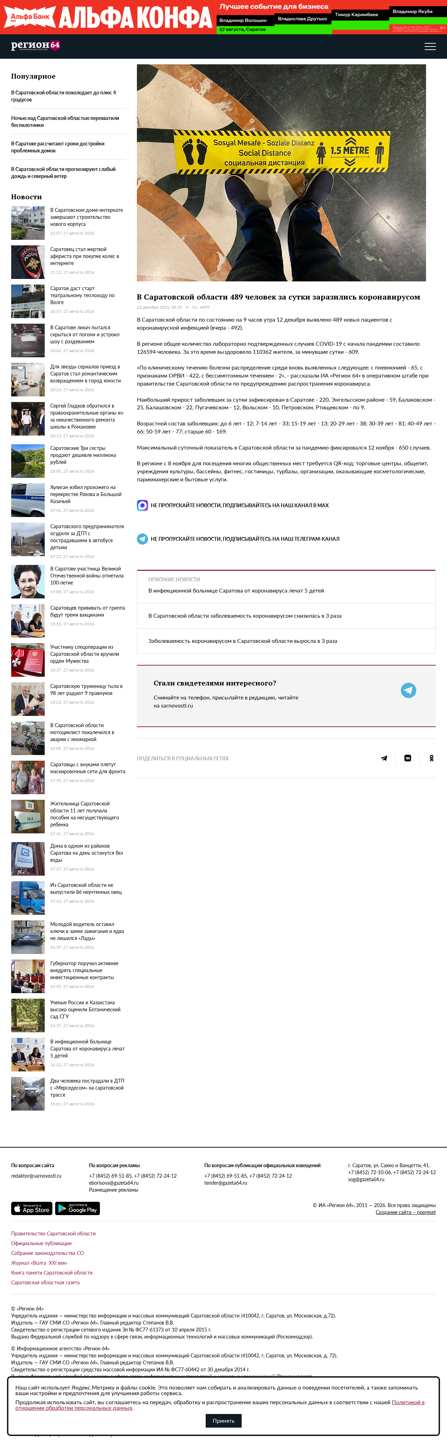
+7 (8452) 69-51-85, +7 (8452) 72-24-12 (133, 1175)
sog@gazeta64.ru (366, 1179)
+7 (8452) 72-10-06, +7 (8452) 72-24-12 (392, 1172)
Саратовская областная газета (45, 1282)
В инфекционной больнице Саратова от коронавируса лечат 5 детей (236, 590)
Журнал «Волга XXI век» (39, 1262)
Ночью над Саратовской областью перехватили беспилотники (65, 121)
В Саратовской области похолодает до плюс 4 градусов (63, 96)
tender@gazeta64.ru (225, 1182)
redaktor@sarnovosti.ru (36, 1175)
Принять (224, 1420)
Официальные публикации (41, 1243)
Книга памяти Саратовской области (52, 1272)
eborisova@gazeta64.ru (114, 1182)
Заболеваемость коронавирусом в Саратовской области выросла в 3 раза (242, 641)
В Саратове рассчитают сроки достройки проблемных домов (57, 147)
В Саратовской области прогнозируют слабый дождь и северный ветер (63, 172)
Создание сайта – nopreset (406, 1211)
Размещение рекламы (113, 1189)
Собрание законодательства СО (47, 1252)
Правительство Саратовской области (53, 1233)
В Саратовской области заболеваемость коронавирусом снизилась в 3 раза (245, 615)
